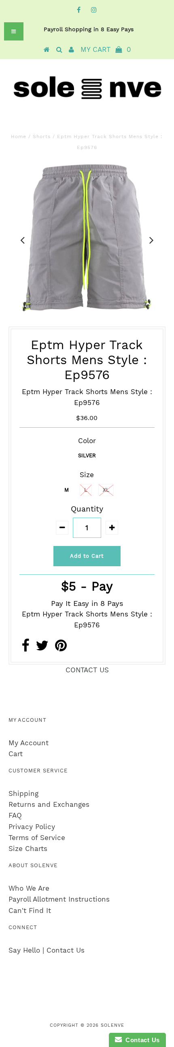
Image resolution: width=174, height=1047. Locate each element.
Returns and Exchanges (48, 804)
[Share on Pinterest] (61, 648)
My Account (28, 743)
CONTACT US (87, 670)
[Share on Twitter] (42, 648)
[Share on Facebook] (25, 648)
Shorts (42, 136)
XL (106, 490)
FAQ (15, 815)
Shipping (23, 793)
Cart (15, 754)
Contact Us (141, 1039)
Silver (87, 455)
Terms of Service (36, 838)
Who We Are (28, 888)
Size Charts (27, 848)
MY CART (106, 49)
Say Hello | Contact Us (46, 950)
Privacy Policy (31, 827)
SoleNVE (112, 1025)
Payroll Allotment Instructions (59, 899)
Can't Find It (29, 910)
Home (18, 136)
